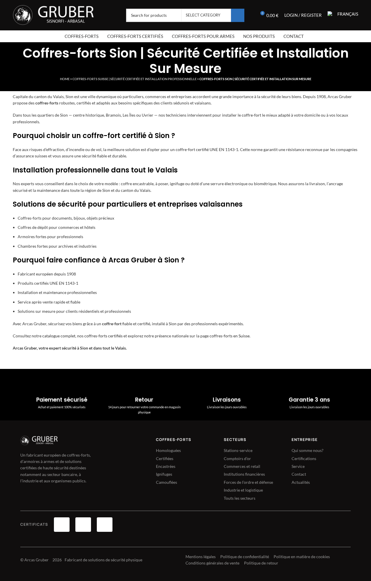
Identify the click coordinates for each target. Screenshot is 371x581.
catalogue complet (58, 335)
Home (65, 79)
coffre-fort (251, 115)
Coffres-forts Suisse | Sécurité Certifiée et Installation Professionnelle (134, 79)
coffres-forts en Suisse (230, 335)
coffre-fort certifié (192, 149)
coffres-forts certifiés (103, 335)
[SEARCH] (237, 15)
